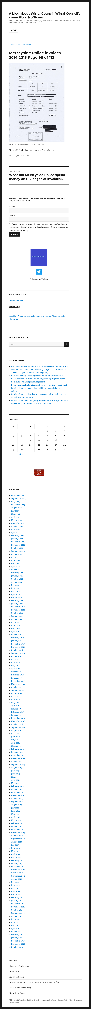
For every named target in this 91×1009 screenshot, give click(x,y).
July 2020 (15, 585)
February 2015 (17, 786)
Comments (14, 971)
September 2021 (18, 551)
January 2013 (16, 863)
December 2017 (18, 681)
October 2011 (16, 910)
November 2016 (18, 721)
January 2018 (17, 678)
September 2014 (18, 802)
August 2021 (16, 554)
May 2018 (15, 665)
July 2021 (15, 557)
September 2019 (18, 616)
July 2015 (15, 771)
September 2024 (18, 498)
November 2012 (18, 870)
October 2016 (17, 724)
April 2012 (15, 891)
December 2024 (18, 495)
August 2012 (16, 879)
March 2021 (16, 570)
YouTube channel (16, 977)
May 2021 (15, 563)
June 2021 (15, 560)
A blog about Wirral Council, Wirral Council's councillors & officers (32, 1000)
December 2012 (18, 866)
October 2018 (17, 650)
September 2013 (18, 839)
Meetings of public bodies (20, 966)
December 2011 (17, 904)
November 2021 (18, 545)
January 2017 (16, 715)
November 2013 (18, 832)
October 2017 (17, 687)
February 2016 (17, 749)
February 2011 (17, 935)
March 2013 (16, 857)
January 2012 (17, 901)
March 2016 (16, 746)
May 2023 (15, 514)
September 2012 (18, 876)
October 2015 (17, 761)
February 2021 (17, 573)
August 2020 (16, 582)
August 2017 (16, 693)
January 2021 (17, 576)
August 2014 (16, 805)
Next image (27, 44)
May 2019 (15, 628)
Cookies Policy (63, 1000)
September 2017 (18, 690)
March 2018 (16, 672)
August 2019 (16, 619)
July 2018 (15, 659)
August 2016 (16, 730)
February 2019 (17, 638)
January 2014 (17, 826)
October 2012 (17, 873)
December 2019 (18, 607)
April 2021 (15, 566)
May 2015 (15, 777)
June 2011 (15, 922)
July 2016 (15, 733)
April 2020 (15, 594)
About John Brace (17, 993)
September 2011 (18, 913)
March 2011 (16, 931)
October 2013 (17, 836)
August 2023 (16, 508)
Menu (14, 30)
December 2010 (18, 941)
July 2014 (15, 808)
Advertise (13, 961)
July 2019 (15, 622)
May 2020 (15, 591)
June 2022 (15, 529)
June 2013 (15, 848)
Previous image (14, 44)
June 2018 (15, 662)
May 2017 (15, 703)
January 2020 (17, 604)
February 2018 (17, 675)
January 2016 (17, 752)
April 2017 (15, 706)
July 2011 (15, 919)
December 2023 (18, 505)
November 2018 (18, 647)
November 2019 (18, 610)
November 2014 (18, 795)
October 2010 (17, 947)
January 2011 (16, 938)
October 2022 (17, 526)
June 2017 (15, 699)
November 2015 (18, 758)
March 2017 (16, 709)
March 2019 (16, 634)
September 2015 (18, 764)
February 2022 (17, 535)
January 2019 (17, 641)
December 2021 (18, 542)
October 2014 (17, 798)
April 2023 (15, 517)
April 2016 (15, 743)
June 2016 (15, 737)
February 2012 (17, 897)
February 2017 (17, 712)
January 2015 (17, 789)
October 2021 (17, 548)
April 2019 (15, 631)
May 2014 (15, 814)
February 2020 (17, 600)
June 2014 (15, 811)
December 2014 (18, 792)
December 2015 (18, 755)
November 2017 (18, 684)
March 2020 (16, 597)
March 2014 (16, 820)
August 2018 (16, 656)
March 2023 (16, 520)
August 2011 (16, 916)
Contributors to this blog (20, 988)
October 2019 (17, 613)
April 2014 (15, 817)
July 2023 (15, 511)
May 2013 (15, 851)
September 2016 (18, 727)
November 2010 (18, 944)
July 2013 (15, 845)
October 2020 (17, 579)
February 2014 (17, 823)
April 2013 (15, 854)
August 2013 (16, 842)
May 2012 (15, 888)
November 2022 (18, 523)
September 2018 (18, 653)
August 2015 (16, 767)
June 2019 (15, 625)
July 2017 (15, 696)
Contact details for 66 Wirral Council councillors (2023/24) (34, 982)
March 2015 (16, 783)
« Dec (21, 454)
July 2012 (15, 882)
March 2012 (16, 894)
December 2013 (18, 829)
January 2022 (17, 539)
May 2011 (15, 925)
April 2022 (15, 532)
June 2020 (15, 588)
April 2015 (15, 780)
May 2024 (15, 501)
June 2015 (15, 774)
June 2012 (15, 885)
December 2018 (18, 644)
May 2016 (15, 740)
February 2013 (17, 860)
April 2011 (15, 928)
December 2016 (18, 718)
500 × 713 (26, 156)
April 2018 (15, 669)
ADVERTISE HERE (17, 300)
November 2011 (18, 907)
